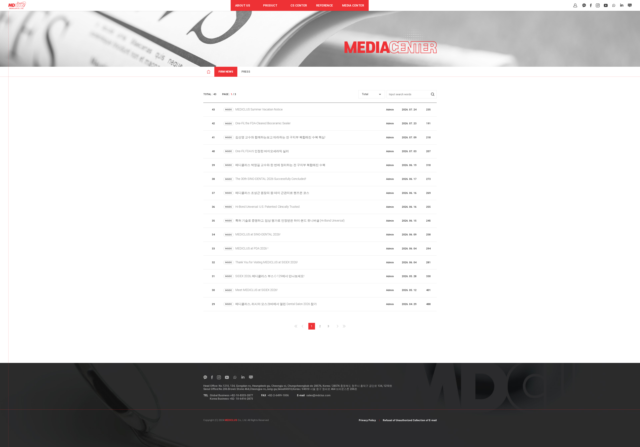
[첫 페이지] (295, 326)
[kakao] (584, 5)
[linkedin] (622, 5)
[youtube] (606, 5)
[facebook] (591, 5)
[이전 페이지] (302, 326)
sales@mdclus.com (318, 395)
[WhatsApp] (614, 5)
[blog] (630, 5)
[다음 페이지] (337, 326)
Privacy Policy (367, 420)
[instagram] (598, 5)
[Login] (575, 5)
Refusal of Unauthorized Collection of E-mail (410, 420)
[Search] (433, 94)
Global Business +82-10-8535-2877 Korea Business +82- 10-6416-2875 (231, 397)
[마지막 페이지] (344, 326)
